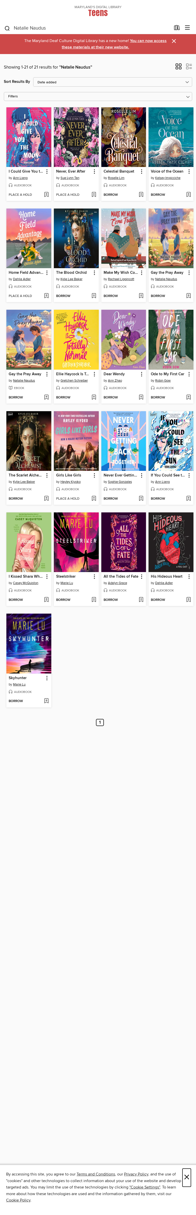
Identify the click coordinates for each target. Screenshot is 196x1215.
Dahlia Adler (22, 279)
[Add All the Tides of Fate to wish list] (141, 600)
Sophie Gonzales (120, 482)
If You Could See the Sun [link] (168, 475)
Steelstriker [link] (66, 576)
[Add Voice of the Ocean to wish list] (188, 195)
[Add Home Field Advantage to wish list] (46, 296)
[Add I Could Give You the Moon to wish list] (46, 195)
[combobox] (87, 28)
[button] (178, 68)
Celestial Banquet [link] (119, 171)
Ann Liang (20, 178)
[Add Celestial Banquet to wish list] (141, 195)
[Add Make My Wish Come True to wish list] (141, 296)
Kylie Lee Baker (71, 279)
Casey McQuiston (25, 583)
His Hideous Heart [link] (166, 576)
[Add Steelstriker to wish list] (94, 600)
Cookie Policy (18, 1200)
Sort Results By (17, 81)
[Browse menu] (187, 27)
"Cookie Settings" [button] (144, 1187)
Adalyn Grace (117, 583)
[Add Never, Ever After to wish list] (94, 195)
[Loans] (177, 29)
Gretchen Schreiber (74, 381)
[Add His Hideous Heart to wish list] (188, 600)
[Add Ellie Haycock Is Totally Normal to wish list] (94, 397)
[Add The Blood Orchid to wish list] (94, 296)
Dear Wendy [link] (114, 374)
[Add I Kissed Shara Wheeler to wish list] (46, 600)
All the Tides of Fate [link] (121, 576)
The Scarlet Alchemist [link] (26, 475)
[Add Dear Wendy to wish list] (141, 397)
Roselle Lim (116, 178)
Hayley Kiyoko (70, 482)
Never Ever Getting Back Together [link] (121, 475)
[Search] (7, 28)
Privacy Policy (136, 1174)
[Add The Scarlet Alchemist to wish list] (46, 499)
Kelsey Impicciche (167, 178)
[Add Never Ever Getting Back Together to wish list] (141, 499)
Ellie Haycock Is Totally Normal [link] (74, 374)
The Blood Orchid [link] (71, 272)
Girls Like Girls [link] (68, 475)
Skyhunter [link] (18, 678)
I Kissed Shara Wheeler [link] (26, 576)
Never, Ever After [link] (70, 171)
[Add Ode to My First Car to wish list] (188, 397)
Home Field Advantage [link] (26, 272)
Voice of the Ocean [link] (167, 171)
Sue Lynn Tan (69, 178)
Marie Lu (66, 583)
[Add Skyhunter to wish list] (46, 701)
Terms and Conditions (96, 1174)
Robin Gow (163, 381)
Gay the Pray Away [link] (167, 272)
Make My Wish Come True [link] (121, 272)
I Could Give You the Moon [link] (26, 171)
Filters (13, 96)
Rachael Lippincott (121, 279)
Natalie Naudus (166, 279)
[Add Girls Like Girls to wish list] (94, 499)
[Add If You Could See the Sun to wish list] (188, 499)
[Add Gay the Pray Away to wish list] (188, 296)
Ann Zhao (115, 381)
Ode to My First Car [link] (167, 374)
